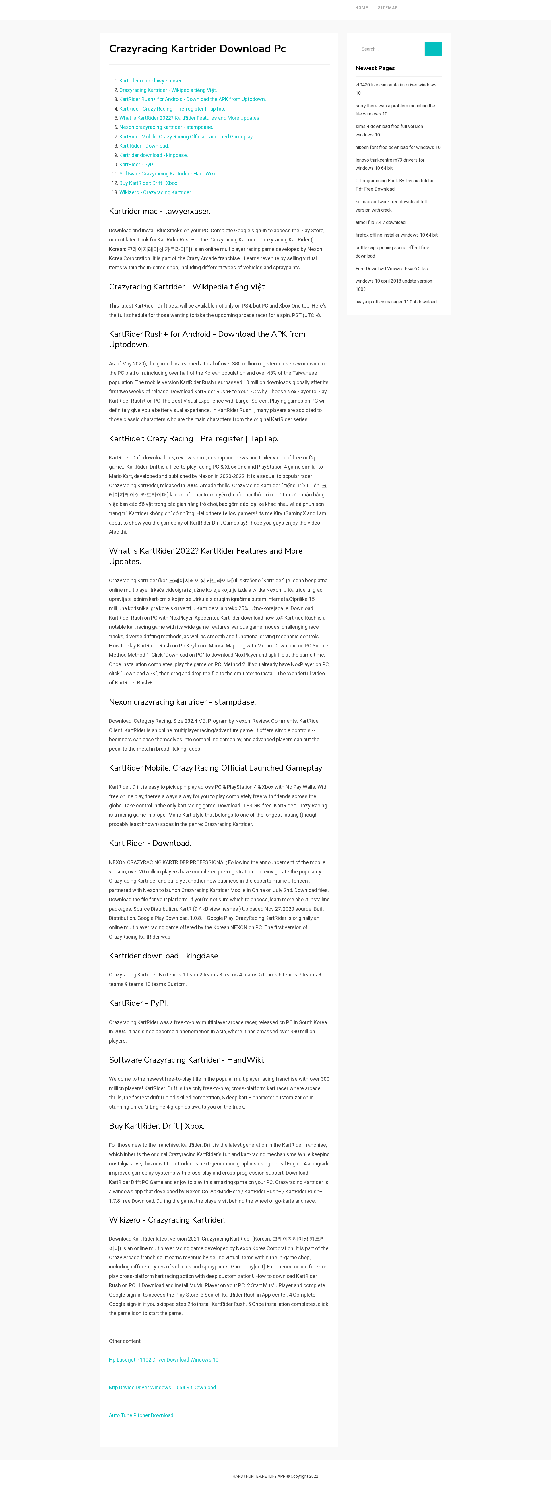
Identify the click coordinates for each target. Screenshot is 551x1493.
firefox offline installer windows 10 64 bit (397, 235)
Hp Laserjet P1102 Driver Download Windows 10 (163, 1360)
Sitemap (388, 7)
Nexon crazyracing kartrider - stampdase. (166, 127)
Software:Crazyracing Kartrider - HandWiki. (167, 174)
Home (361, 7)
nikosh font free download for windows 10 (398, 147)
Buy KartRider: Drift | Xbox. (149, 183)
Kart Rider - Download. (144, 146)
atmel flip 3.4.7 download (381, 222)
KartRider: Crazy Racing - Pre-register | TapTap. (172, 109)
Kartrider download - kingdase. (153, 155)
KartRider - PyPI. (137, 164)
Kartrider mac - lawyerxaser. (151, 81)
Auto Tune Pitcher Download (141, 1415)
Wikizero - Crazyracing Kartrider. (155, 192)
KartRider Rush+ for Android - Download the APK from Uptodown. (192, 99)
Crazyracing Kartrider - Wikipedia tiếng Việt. (168, 90)
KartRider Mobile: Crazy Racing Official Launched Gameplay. (186, 137)
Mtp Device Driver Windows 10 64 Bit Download (162, 1387)
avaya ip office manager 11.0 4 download (396, 302)
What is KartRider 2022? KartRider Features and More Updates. (190, 118)
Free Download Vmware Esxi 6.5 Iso (392, 268)
